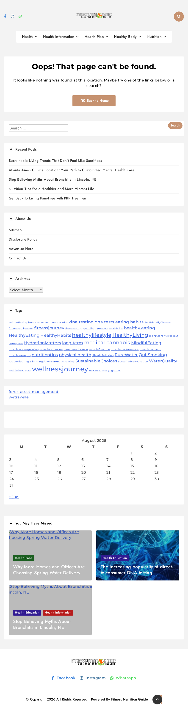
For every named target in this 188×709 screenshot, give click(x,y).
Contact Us (18, 258)
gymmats (101, 328)
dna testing (81, 321)
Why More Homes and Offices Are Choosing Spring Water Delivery (49, 569)
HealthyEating (24, 335)
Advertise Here (21, 248)
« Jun (14, 497)
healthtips (116, 328)
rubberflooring (19, 361)
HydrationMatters (42, 342)
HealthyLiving (130, 335)
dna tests (104, 321)
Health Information (58, 36)
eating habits (129, 321)
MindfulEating (146, 342)
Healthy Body (125, 36)
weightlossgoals (20, 370)
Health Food (24, 558)
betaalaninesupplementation (48, 322)
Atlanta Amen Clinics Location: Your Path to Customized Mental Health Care (71, 170)
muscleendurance (76, 349)
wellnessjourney (60, 369)
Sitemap (15, 230)
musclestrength (19, 355)
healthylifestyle (91, 335)
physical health (75, 354)
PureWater (126, 354)
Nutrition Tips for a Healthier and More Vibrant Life (51, 188)
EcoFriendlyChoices (157, 322)
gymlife (88, 328)
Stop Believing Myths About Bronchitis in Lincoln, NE (53, 179)
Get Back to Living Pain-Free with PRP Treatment (48, 198)
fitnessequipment (21, 328)
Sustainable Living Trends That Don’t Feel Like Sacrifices (55, 160)
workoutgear (98, 370)
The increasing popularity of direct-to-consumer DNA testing (137, 569)
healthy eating (139, 327)
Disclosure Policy (23, 239)
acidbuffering (18, 322)
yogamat (114, 370)
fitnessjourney (49, 327)
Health (27, 36)
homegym (16, 343)
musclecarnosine (51, 349)
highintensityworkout (164, 335)
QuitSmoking (153, 354)
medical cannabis (107, 342)
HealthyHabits (55, 335)
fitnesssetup (74, 328)
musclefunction (99, 349)
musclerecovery (150, 349)
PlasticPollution (103, 355)
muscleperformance (124, 349)
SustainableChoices (96, 361)
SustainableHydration (133, 361)
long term (72, 342)
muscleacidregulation (24, 349)
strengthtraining (62, 361)
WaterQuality (163, 361)
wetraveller (19, 397)
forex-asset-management (34, 392)
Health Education (114, 558)
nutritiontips (45, 354)
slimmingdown (40, 361)
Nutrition (154, 36)
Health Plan (94, 36)
